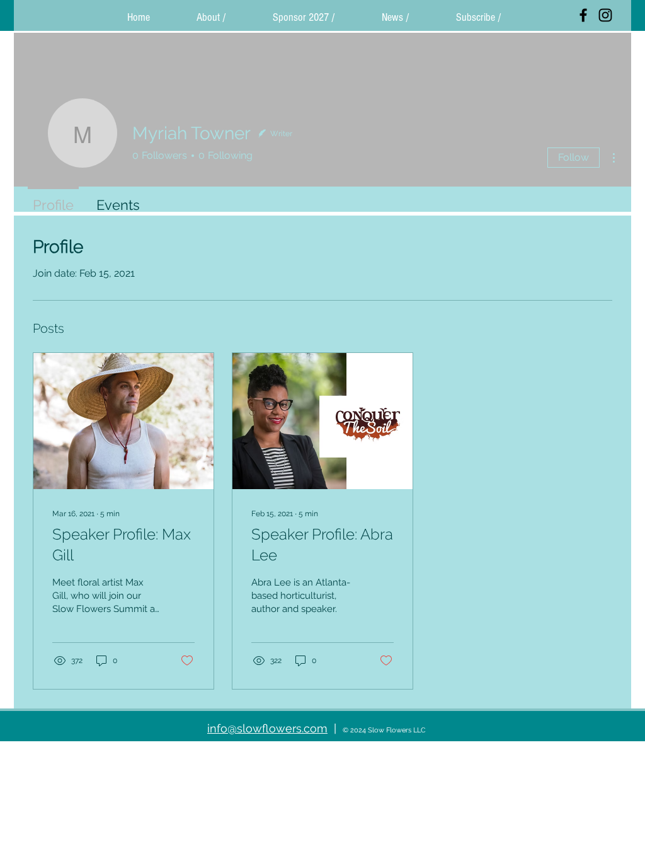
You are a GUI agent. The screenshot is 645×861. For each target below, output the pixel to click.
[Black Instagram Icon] (605, 15)
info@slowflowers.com (267, 728)
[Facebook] (583, 15)
